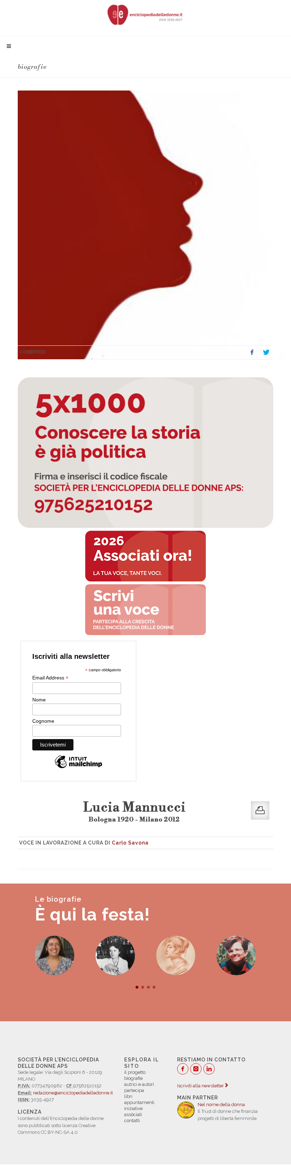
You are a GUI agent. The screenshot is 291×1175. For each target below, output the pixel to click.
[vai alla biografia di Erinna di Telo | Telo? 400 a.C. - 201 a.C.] (176, 955)
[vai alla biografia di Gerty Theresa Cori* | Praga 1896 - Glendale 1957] (115, 955)
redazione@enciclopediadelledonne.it (73, 1092)
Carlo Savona (130, 843)
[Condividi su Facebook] (252, 352)
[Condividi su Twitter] (266, 352)
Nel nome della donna (221, 1104)
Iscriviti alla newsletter (201, 1085)
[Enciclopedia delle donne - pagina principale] (145, 14)
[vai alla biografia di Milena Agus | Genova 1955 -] (54, 955)
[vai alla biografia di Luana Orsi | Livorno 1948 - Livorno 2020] (236, 955)
